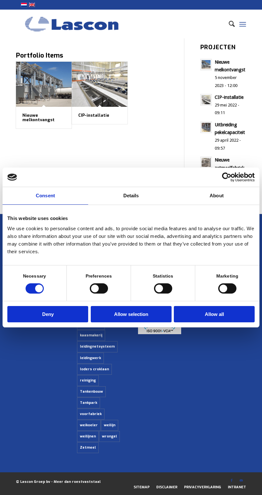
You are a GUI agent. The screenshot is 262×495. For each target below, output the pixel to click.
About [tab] (217, 195)
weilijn (109, 425)
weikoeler (89, 425)
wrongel (109, 436)
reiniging (88, 380)
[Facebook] (231, 480)
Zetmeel (88, 447)
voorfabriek (91, 414)
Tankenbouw (91, 391)
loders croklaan (94, 369)
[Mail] (241, 480)
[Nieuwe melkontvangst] (44, 84)
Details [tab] (131, 195)
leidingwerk (90, 358)
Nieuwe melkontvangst (38, 117)
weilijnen (88, 436)
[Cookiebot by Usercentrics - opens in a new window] (227, 177)
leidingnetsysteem (97, 346)
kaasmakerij (91, 335)
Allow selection (131, 314)
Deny (48, 314)
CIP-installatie (93, 115)
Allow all (214, 314)
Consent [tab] (45, 195)
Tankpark (88, 402)
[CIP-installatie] (99, 84)
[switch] (99, 288)
